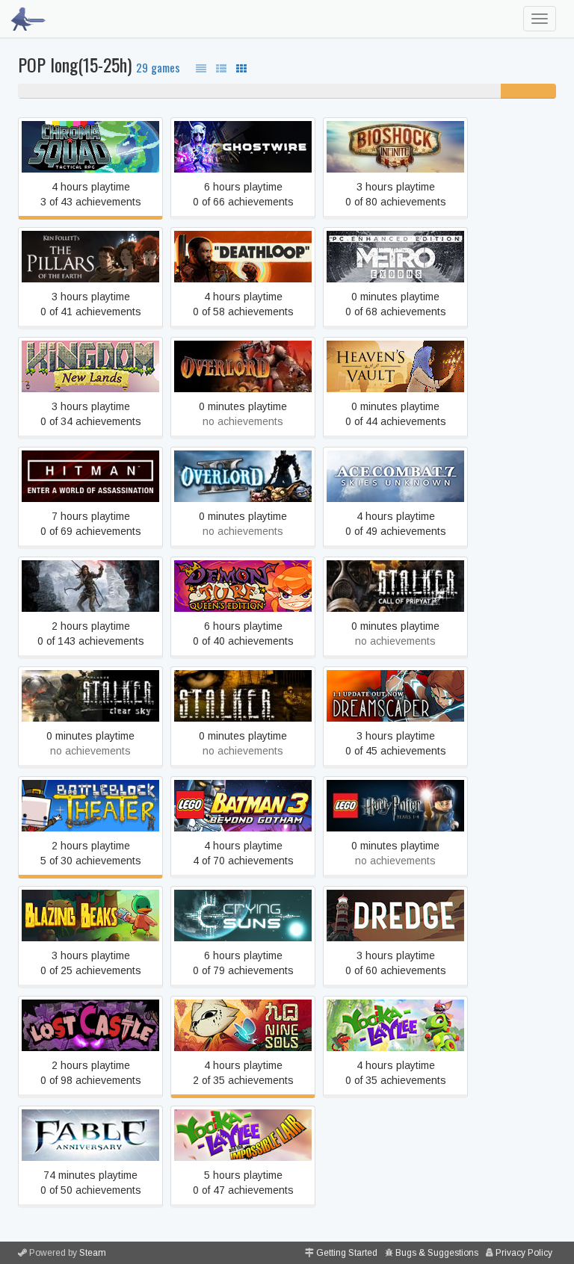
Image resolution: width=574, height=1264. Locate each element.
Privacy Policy (524, 1253)
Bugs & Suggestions (436, 1253)
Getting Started (346, 1253)
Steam (92, 1253)
